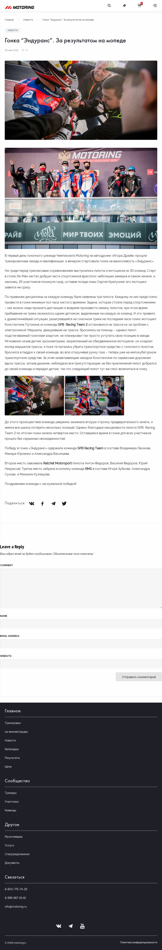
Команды (10, 810)
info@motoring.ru (16, 906)
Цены (8, 766)
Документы (12, 862)
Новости (28, 19)
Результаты (12, 757)
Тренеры (11, 793)
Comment (6, 565)
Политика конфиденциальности (138, 942)
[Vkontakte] (31, 503)
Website (5, 655)
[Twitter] (64, 503)
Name (3, 615)
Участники (12, 801)
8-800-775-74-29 (16, 889)
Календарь (12, 749)
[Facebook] (42, 503)
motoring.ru (20, 942)
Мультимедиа (14, 836)
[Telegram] (53, 503)
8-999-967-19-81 (15, 897)
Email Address (9, 635)
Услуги (9, 845)
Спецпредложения (17, 854)
